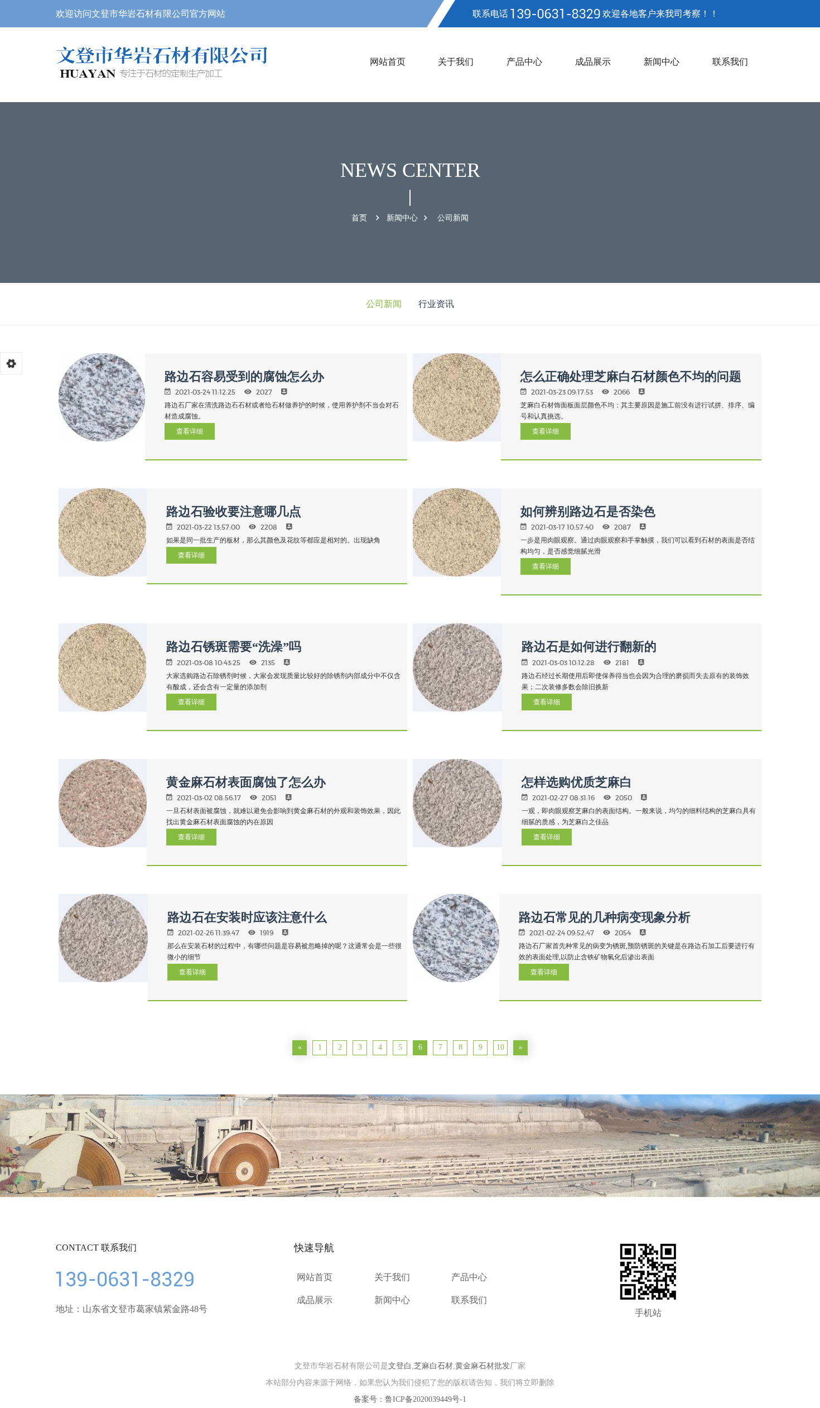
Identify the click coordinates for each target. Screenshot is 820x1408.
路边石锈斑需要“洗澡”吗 (233, 646)
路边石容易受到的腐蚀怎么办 (244, 376)
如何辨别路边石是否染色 (587, 511)
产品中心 (524, 61)
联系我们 (730, 61)
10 (500, 1047)
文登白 (400, 1366)
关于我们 (456, 61)
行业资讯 (436, 304)
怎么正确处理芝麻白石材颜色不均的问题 (630, 376)
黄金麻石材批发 (482, 1366)
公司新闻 (453, 218)
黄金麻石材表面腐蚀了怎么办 (246, 782)
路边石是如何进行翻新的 (589, 646)
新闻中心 (661, 61)
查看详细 (189, 431)
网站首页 (388, 61)
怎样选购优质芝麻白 (577, 782)
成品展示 (593, 61)
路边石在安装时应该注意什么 (247, 917)
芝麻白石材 (433, 1366)
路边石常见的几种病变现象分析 (605, 917)
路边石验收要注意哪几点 (233, 511)
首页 (359, 218)
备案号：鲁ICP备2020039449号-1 (410, 1399)
